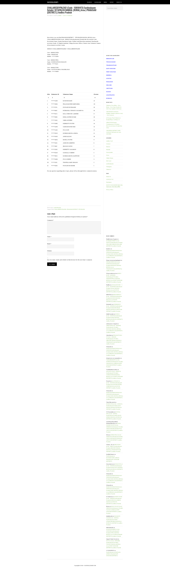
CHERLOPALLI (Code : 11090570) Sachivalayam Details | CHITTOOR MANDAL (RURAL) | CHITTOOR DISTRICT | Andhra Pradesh (114, 438)
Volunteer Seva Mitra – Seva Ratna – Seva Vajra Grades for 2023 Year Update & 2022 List (114, 107)
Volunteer (108, 169)
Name (49, 236)
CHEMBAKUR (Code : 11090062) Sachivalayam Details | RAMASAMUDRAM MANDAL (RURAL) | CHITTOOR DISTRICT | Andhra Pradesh (114, 308)
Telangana (109, 166)
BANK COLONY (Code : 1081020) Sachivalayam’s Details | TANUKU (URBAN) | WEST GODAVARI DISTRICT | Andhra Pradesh (114, 510)
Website (49, 251)
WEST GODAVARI (111, 71)
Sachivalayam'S (52, 2)
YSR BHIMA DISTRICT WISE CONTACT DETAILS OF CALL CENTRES (113, 132)
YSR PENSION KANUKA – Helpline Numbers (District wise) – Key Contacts (114, 113)
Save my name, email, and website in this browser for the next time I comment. (69, 260)
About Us (108, 176)
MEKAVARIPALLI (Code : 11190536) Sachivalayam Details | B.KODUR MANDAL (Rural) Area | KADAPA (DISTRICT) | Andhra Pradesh (114, 298)
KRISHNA (109, 75)
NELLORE (109, 85)
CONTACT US (109, 179)
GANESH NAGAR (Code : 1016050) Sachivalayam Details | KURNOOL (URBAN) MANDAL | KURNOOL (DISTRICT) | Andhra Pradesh (114, 500)
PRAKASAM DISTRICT (72, 209)
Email (49, 243)
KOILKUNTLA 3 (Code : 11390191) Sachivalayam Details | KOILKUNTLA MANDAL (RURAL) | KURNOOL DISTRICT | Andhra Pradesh (114, 467)
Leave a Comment (67, 15)
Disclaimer (109, 182)
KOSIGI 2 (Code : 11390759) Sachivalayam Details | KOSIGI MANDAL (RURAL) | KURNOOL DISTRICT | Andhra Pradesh (114, 317)
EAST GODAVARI (110, 68)
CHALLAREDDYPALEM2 (60, 209)
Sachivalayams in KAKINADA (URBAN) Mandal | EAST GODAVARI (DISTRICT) (113, 554)
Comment (50, 220)
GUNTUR (108, 78)
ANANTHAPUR (110, 95)
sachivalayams (57, 207)
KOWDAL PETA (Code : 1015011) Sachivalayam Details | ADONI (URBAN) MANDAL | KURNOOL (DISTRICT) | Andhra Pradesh (114, 415)
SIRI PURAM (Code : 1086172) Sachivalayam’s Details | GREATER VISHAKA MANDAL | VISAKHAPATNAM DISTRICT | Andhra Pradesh (114, 448)
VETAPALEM (81, 209)
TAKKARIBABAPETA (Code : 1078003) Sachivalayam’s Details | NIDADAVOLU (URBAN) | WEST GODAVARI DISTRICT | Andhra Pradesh (114, 363)
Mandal (108, 149)
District (108, 146)
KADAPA (108, 91)
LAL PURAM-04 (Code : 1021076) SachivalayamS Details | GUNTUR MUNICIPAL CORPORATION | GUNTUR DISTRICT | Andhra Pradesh (114, 384)
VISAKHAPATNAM (111, 65)
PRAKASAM (109, 81)
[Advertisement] (74, 27)
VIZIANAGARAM (110, 62)
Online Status (109, 158)
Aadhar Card (109, 141)
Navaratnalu (109, 152)
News (107, 155)
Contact (108, 143)
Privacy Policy (109, 189)
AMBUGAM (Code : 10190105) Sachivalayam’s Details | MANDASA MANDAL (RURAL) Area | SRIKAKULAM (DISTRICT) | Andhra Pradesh (114, 329)
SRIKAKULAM (110, 58)
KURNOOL (109, 98)
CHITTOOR (109, 88)
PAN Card (108, 161)
